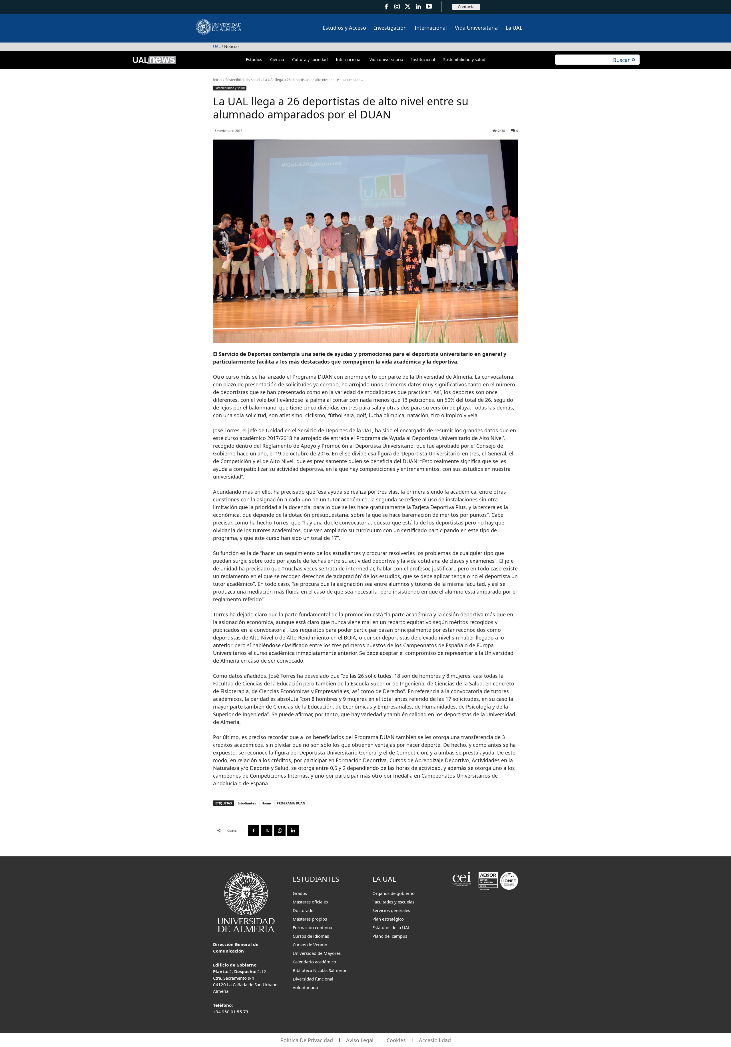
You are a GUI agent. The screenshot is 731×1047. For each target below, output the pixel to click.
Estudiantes (247, 803)
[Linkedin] (293, 830)
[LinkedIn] (418, 6)
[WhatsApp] (280, 830)
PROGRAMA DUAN (291, 803)
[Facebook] (386, 6)
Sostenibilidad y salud (242, 79)
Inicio (217, 79)
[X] (266, 830)
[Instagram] (396, 6)
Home (266, 803)
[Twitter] (407, 6)
